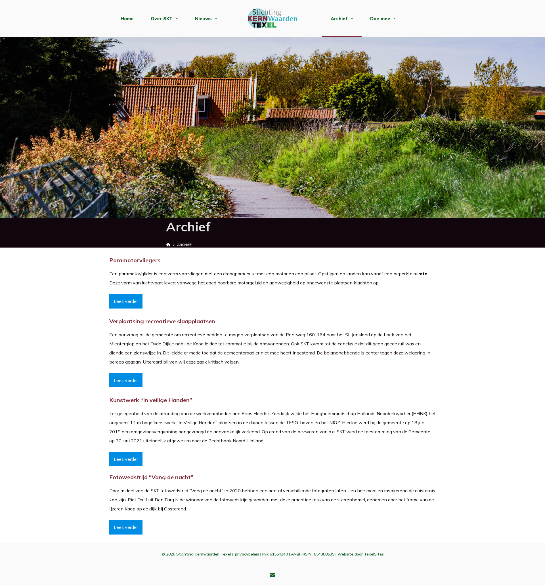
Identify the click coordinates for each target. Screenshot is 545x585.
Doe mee (380, 18)
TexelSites (374, 554)
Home (127, 18)
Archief (339, 18)
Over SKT (162, 18)
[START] (168, 245)
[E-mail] (272, 575)
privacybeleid (247, 554)
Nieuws (203, 18)
